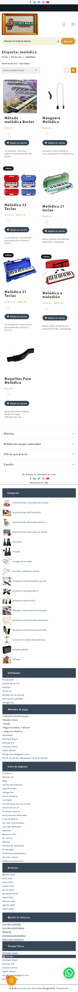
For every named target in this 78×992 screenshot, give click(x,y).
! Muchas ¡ (7, 773)
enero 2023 (8, 889)
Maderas (6, 830)
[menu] (73, 24)
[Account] (64, 24)
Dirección (7, 691)
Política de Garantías (13, 845)
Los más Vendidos (11, 826)
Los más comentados (13, 822)
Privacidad (8, 679)
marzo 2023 (8, 886)
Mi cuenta (7, 838)
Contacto (7, 800)
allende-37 (8, 777)
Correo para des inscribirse (16, 803)
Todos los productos (13, 861)
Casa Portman (9, 788)
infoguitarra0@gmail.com (15, 754)
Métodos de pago (18, 709)
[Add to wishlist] (9, 134)
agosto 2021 (8, 905)
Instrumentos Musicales (14, 815)
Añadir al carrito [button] (18, 143)
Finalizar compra (11, 811)
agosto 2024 (8, 874)
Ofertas (6, 841)
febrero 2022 (9, 901)
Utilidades (14, 672)
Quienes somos (10, 857)
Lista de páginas (18, 766)
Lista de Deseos (10, 819)
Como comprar (10, 796)
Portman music (10, 953)
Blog (4, 781)
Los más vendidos (11, 924)
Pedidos (6, 687)
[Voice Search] (58, 41)
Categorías (13, 493)
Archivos (13, 867)
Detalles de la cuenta (13, 695)
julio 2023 (7, 878)
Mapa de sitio (9, 834)
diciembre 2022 (10, 893)
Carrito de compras (12, 784)
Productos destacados (14, 853)
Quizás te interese (19, 917)
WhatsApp (7, 735)
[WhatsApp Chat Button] (68, 973)
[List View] (73, 70)
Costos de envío (10, 683)
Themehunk (62, 988)
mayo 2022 (8, 897)
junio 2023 (7, 882)
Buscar (68, 41)
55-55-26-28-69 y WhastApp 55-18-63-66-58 (24, 758)
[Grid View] (66, 70)
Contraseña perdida (12, 698)
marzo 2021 (8, 908)
